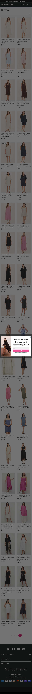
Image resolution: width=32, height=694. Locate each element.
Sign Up (21, 350)
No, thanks (20, 354)
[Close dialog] (30, 337)
